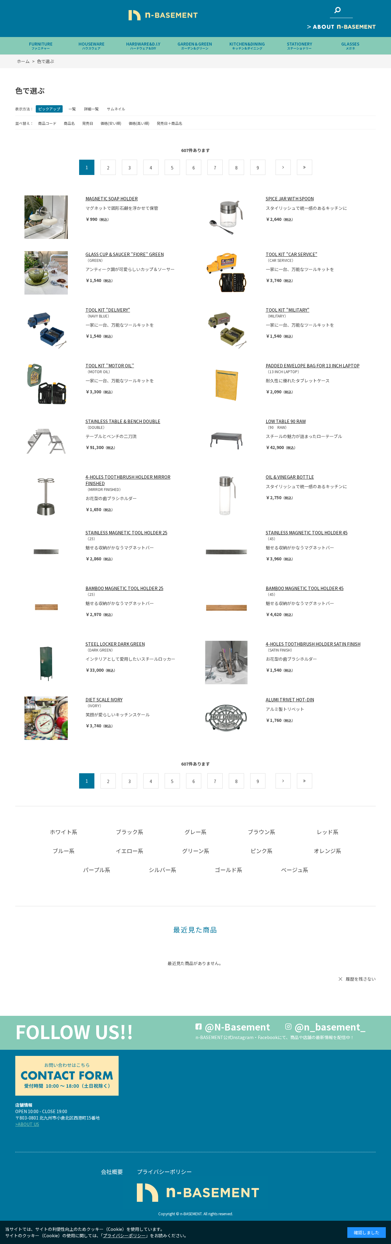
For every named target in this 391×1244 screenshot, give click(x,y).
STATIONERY (299, 45)
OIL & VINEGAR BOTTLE (290, 477)
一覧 (72, 108)
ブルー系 (64, 851)
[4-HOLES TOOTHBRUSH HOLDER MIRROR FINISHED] (51, 495)
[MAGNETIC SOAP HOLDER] (51, 217)
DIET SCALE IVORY (104, 699)
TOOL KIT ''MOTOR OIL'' (110, 365)
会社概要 (112, 1171)
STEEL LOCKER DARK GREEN (115, 644)
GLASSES (350, 45)
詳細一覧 (91, 108)
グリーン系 (195, 851)
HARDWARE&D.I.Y (143, 45)
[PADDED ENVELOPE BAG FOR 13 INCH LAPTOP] (232, 384)
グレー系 (195, 832)
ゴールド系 (228, 870)
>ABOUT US (27, 1124)
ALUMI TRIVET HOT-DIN (290, 699)
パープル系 (96, 870)
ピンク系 (261, 851)
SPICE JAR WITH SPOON (290, 198)
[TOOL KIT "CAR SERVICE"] (232, 273)
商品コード (47, 123)
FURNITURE (41, 45)
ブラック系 (129, 832)
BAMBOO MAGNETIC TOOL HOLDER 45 (305, 588)
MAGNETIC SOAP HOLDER (112, 198)
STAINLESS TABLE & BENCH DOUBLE (123, 421)
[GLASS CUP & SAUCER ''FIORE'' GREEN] (51, 273)
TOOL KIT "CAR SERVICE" (291, 254)
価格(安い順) (110, 123)
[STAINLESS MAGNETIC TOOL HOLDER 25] (51, 551)
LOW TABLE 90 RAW (286, 421)
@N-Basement (237, 1026)
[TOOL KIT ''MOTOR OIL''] (51, 384)
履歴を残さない (361, 979)
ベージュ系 (294, 870)
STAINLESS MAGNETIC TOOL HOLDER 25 (126, 532)
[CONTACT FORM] (67, 1076)
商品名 (69, 123)
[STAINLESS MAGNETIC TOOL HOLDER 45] (232, 551)
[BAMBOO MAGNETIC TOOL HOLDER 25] (51, 607)
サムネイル (116, 108)
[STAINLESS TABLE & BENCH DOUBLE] (51, 440)
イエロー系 (129, 851)
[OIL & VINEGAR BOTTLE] (232, 495)
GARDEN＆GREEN (194, 45)
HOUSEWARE (91, 45)
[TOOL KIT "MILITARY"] (232, 328)
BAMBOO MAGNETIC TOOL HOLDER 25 (124, 588)
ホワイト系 (63, 832)
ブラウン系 (261, 832)
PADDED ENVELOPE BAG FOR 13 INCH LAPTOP (313, 365)
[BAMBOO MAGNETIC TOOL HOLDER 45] (232, 607)
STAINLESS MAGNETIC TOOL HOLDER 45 (307, 532)
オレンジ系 (327, 851)
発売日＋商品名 (169, 123)
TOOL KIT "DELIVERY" (108, 310)
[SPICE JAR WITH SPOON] (232, 217)
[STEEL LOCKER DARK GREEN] (51, 662)
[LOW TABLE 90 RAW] (232, 440)
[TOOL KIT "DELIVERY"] (51, 328)
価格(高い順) (139, 123)
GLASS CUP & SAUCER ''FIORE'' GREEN (125, 254)
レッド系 (327, 832)
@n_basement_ (330, 1026)
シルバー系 (162, 870)
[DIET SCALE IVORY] (51, 718)
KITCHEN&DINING (247, 45)
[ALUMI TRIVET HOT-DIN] (232, 718)
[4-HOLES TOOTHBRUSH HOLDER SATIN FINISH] (232, 662)
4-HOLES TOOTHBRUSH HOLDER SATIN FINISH (313, 644)
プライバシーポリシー (164, 1171)
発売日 (87, 123)
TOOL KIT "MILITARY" (287, 310)
